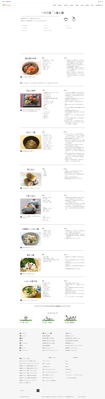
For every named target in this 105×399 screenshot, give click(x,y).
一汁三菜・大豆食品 (47, 322)
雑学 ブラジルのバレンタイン (49, 369)
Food (82, 5)
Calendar (98, 5)
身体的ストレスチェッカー (71, 350)
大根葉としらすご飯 (48, 30)
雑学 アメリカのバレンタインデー (50, 372)
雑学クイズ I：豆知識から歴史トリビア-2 (28, 368)
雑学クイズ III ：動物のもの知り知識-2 (28, 377)
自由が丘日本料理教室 (50, 306)
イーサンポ (23, 333)
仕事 (22, 340)
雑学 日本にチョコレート (48, 377)
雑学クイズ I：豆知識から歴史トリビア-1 (28, 365)
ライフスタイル (24, 343)
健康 (22, 338)
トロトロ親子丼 (68, 28)
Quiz (92, 5)
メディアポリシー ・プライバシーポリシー (74, 375)
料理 (22, 345)
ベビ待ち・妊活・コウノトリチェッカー (74, 345)
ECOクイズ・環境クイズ (25, 382)
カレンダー (23, 348)
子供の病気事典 (46, 345)
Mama (87, 5)
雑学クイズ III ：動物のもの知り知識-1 (28, 375)
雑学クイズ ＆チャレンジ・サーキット (28, 380)
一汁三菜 (52, 10)
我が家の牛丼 (25, 25)
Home (54, 5)
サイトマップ (68, 372)
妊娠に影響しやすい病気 (48, 338)
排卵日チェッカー (70, 335)
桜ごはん (45, 25)
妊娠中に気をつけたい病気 (48, 340)
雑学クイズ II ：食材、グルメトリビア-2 (28, 373)
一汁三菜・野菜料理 (69, 322)
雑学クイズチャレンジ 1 (48, 348)
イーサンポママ (24, 350)
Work (71, 5)
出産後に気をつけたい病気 (48, 343)
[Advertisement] (52, 43)
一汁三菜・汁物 (24, 322)
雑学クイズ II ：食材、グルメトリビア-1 (28, 370)
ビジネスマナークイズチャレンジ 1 (50, 350)
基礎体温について (70, 343)
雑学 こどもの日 (46, 363)
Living (77, 5)
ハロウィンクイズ (46, 361)
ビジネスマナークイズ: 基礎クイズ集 (28, 361)
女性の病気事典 (46, 335)
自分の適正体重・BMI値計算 (72, 340)
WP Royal (27, 396)
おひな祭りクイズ (46, 366)
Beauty (60, 5)
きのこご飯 (24, 30)
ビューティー (24, 335)
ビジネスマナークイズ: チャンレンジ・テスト (29, 363)
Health (66, 5)
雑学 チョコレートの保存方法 (49, 380)
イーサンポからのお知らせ (71, 377)
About (3, 1)
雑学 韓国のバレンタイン (48, 375)
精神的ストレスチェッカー (71, 348)
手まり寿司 (24, 28)
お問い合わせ (8, 1)
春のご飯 (67, 25)
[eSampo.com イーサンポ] (7, 5)
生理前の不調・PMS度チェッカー (73, 338)
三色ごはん (46, 28)
